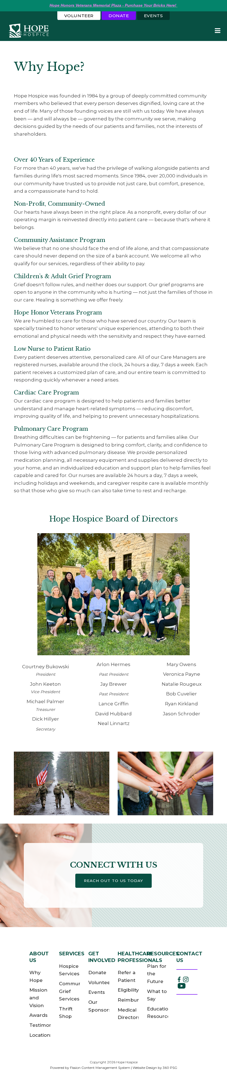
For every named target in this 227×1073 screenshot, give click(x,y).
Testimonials (44, 1025)
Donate (119, 15)
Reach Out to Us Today (113, 880)
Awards (38, 1015)
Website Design (145, 1068)
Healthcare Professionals (140, 957)
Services (71, 954)
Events (153, 15)
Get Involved (101, 957)
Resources (163, 954)
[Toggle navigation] (217, 30)
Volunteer (79, 15)
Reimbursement (138, 1000)
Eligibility (128, 990)
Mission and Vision (38, 997)
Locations (41, 1035)
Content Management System (105, 1068)
